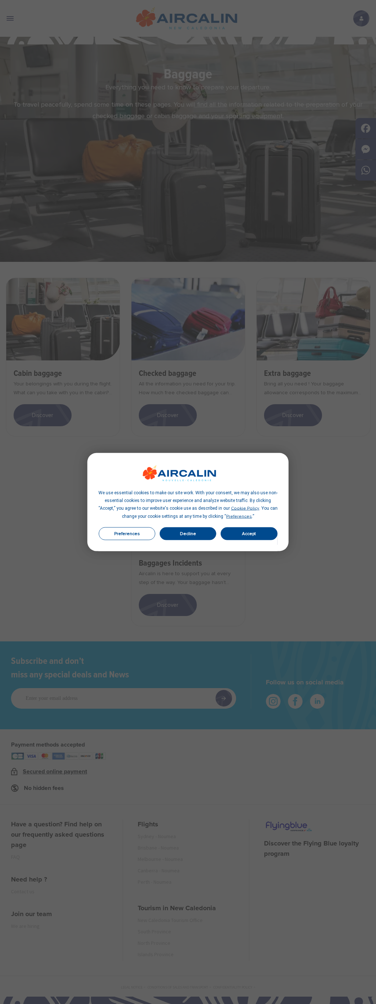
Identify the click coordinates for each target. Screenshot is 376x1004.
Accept (249, 533)
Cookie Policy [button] (245, 508)
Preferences (127, 533)
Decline (188, 533)
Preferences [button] (239, 517)
